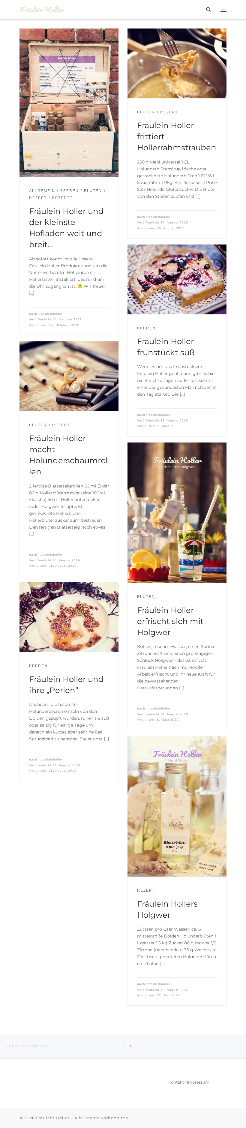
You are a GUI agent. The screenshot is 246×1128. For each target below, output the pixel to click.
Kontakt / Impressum (188, 1082)
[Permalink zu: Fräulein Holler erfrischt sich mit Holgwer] (177, 512)
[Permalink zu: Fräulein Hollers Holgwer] (177, 806)
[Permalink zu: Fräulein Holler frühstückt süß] (177, 279)
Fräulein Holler (53, 1117)
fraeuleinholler (50, 313)
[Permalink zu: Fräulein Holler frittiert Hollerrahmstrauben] (177, 63)
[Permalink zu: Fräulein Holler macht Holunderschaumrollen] (69, 376)
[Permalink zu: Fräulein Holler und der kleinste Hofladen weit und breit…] (69, 102)
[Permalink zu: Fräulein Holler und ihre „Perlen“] (69, 617)
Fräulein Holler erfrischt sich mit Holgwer (170, 621)
